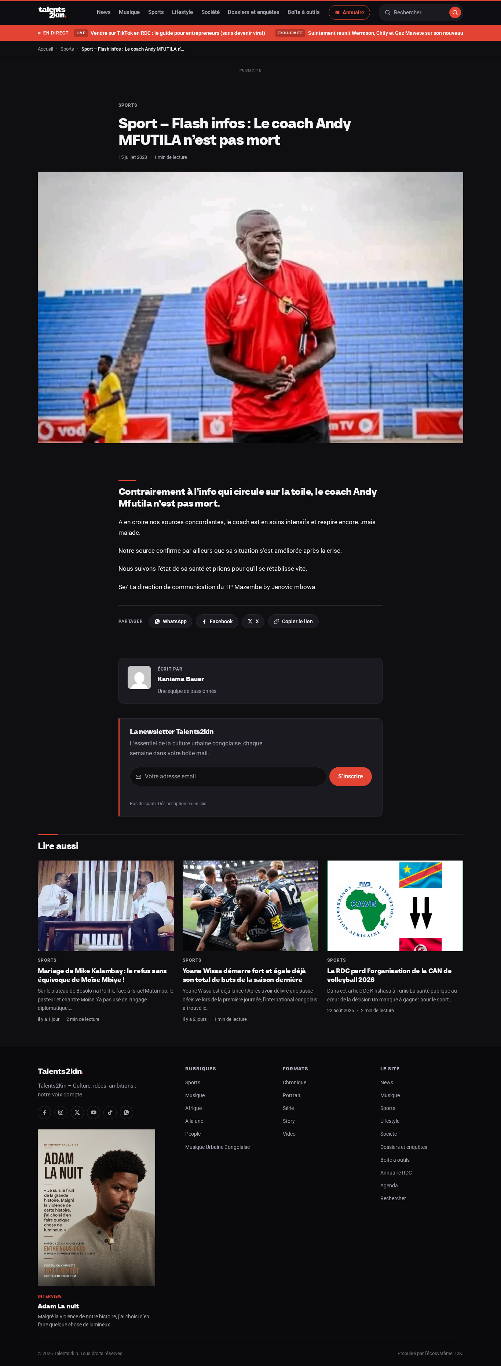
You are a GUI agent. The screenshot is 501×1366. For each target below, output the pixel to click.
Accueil (45, 49)
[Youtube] (93, 1112)
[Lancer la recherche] (455, 12)
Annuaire (353, 12)
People (193, 1134)
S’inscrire (350, 776)
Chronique (294, 1083)
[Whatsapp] (126, 1112)
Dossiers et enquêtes (253, 12)
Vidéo (289, 1134)
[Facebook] (44, 1112)
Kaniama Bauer (181, 679)
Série (288, 1108)
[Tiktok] (110, 1112)
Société (210, 12)
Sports (156, 12)
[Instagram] (60, 1112)
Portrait (291, 1095)
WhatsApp (175, 621)
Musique (129, 12)
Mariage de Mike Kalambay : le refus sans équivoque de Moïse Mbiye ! (102, 975)
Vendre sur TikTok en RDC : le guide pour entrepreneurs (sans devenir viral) (171, 33)
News (104, 12)
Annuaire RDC (396, 1173)
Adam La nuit (58, 1306)
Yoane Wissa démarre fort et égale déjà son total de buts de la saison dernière (244, 975)
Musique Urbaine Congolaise (217, 1147)
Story (289, 1121)
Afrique (193, 1108)
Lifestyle (182, 12)
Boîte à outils (304, 12)
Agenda (389, 1186)
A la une (194, 1121)
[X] (77, 1112)
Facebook (221, 621)
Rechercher (393, 1198)
